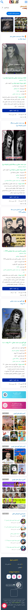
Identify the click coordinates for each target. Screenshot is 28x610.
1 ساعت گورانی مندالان (15, 534)
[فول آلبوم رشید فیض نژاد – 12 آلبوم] (22, 469)
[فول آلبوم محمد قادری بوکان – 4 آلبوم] (8, 456)
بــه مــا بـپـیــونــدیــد (17, 396)
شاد (18, 89)
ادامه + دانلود (13, 110)
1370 (17, 91)
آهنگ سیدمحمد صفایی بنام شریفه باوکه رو (18, 37)
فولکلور (15, 89)
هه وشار (13, 350)
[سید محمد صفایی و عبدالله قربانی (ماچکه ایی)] (14, 146)
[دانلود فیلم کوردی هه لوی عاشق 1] (22, 436)
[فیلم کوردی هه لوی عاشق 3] (20, 422)
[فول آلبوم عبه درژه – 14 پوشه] (14, 469)
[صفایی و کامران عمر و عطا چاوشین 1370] (14, 232)
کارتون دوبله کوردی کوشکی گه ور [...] (12, 527)
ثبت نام (19, 564)
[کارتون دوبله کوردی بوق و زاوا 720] (23, 548)
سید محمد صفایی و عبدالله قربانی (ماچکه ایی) (18, 124)
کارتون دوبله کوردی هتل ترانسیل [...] (12, 520)
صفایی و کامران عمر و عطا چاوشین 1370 (18, 211)
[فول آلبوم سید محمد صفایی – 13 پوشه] (14, 324)
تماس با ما (7, 564)
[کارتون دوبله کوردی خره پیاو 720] (23, 541)
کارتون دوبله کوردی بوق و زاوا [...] (13, 547)
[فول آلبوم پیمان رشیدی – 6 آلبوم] (20, 456)
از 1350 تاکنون (16, 358)
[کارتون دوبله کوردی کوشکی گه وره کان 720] (23, 528)
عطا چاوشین (9, 270)
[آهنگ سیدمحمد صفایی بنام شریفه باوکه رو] (14, 59)
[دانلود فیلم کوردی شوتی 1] (6, 436)
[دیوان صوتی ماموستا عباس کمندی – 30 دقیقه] (7, 24)
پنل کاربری (6, 7)
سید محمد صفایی (16, 94)
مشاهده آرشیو (5, 413)
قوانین (19, 567)
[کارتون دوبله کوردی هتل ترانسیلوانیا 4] (23, 521)
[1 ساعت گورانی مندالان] (23, 535)
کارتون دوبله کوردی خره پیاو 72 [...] (12, 540)
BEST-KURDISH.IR (16, 603)
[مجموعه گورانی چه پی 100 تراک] (21, 24)
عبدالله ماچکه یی (8, 180)
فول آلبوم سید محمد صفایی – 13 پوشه (18, 302)
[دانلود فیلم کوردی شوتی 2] (14, 436)
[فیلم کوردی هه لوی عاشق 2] (8, 422)
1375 (17, 178)
